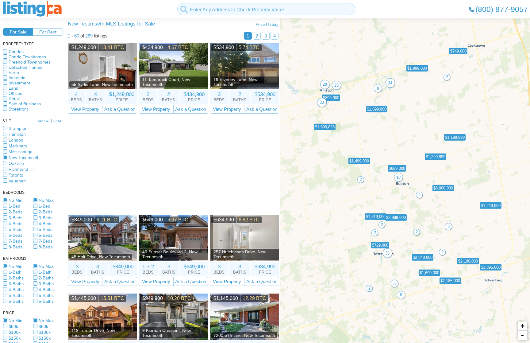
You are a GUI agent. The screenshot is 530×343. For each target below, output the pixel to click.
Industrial (17, 77)
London (16, 140)
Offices (15, 93)
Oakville (16, 163)
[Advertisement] (173, 164)
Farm (14, 72)
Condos (16, 51)
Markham (18, 145)
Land (13, 88)
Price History (266, 24)
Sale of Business (25, 103)
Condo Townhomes (27, 56)
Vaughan (17, 180)
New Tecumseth (24, 157)
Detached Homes (25, 67)
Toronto (16, 175)
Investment (19, 82)
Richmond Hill (22, 169)
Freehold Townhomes (30, 62)
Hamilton (17, 134)
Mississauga (21, 151)
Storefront (18, 109)
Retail (14, 98)
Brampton (18, 128)
